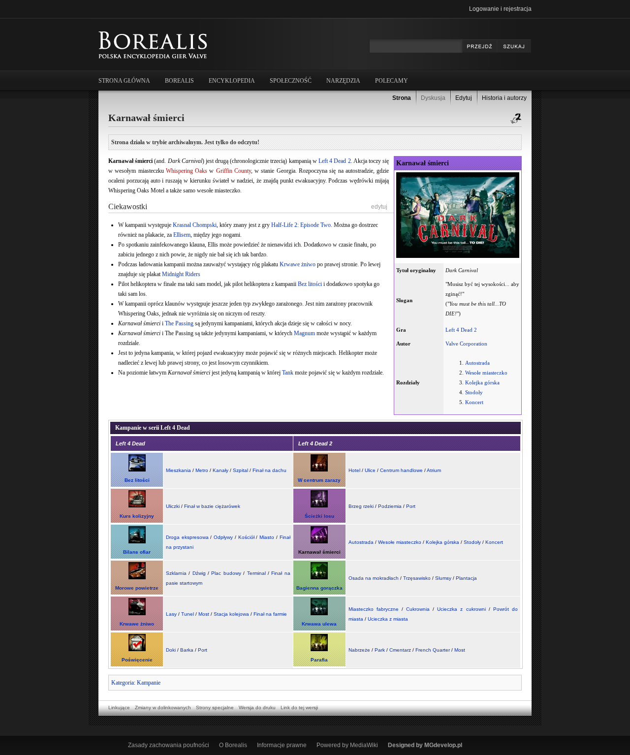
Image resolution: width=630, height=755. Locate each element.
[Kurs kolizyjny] (137, 505)
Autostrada (477, 363)
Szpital (240, 470)
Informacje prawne (282, 745)
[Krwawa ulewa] (319, 613)
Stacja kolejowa (231, 614)
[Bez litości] (137, 469)
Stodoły (474, 392)
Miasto (266, 537)
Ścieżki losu (319, 516)
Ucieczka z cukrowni (461, 609)
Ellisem (181, 234)
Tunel (187, 614)
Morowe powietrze (136, 588)
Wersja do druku (257, 707)
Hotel (354, 470)
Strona (401, 97)
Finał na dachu (269, 470)
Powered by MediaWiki (347, 745)
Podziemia (390, 506)
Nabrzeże (359, 650)
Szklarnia (176, 573)
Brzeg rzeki (361, 506)
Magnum (304, 333)
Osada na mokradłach (373, 578)
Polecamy (391, 80)
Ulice (370, 470)
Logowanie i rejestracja (500, 8)
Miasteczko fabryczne (373, 609)
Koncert (474, 402)
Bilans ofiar (137, 552)
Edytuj (463, 97)
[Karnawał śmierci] (319, 541)
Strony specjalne (215, 707)
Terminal (256, 573)
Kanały (220, 470)
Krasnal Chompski (195, 224)
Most (203, 614)
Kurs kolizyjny (137, 516)
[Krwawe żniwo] (137, 613)
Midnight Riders (181, 274)
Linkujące (119, 707)
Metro (201, 470)
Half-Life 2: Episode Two (301, 224)
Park (380, 650)
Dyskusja (433, 97)
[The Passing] (319, 505)
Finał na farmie (270, 614)
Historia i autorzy (504, 97)
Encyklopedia (232, 80)
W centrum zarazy (319, 480)
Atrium (434, 470)
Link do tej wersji (299, 707)
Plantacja (466, 578)
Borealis (179, 80)
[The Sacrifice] (137, 649)
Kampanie (148, 682)
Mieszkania (178, 470)
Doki (171, 650)
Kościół (246, 537)
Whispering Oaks (186, 170)
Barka (186, 650)
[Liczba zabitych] (137, 541)
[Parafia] (319, 649)
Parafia (319, 659)
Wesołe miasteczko (486, 373)
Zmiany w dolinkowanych (163, 707)
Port (410, 506)
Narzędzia (343, 80)
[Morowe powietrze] (137, 577)
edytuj (379, 206)
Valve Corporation (466, 343)
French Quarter (432, 650)
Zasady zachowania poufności (168, 745)
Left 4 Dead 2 (461, 330)
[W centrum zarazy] (319, 469)
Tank (287, 372)
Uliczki (173, 506)
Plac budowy (226, 573)
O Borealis (233, 745)
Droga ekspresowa (187, 537)
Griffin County (233, 170)
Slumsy (443, 578)
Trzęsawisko (417, 578)
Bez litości (310, 284)
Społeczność (291, 80)
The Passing (179, 323)
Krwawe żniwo (297, 264)
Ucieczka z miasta (388, 619)
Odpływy (223, 537)
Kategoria (122, 682)
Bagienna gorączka (319, 588)
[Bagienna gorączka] (319, 577)
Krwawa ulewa (319, 624)
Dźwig (199, 573)
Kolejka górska (482, 382)
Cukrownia (418, 609)
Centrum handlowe (401, 470)
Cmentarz (400, 650)
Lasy (171, 614)
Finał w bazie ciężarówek (212, 506)
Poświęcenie (137, 659)
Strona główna (124, 80)
